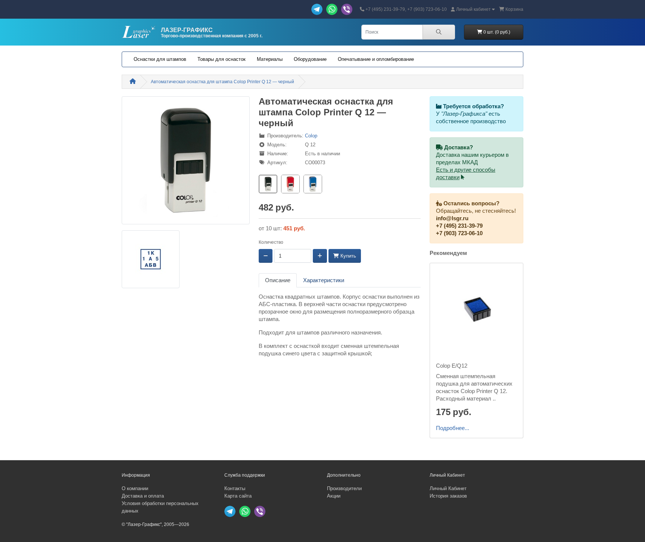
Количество (271, 242)
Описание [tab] (277, 280)
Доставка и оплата (143, 496)
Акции (333, 496)
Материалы (270, 59)
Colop (311, 135)
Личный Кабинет (448, 488)
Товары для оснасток (221, 59)
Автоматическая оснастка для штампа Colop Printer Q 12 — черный (222, 81)
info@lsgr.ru (452, 218)
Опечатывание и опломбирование (376, 59)
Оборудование (310, 59)
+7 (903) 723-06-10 (459, 233)
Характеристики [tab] (323, 280)
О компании (135, 488)
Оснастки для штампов (160, 59)
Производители (344, 488)
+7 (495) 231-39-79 (459, 226)
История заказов (448, 496)
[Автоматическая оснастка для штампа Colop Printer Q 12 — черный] (186, 163)
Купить (347, 256)
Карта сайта (238, 496)
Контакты (234, 488)
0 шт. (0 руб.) (496, 32)
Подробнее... (452, 428)
